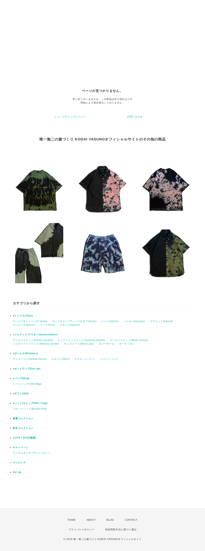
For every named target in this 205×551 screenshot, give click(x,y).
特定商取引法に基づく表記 (121, 529)
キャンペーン (20, 447)
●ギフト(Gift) (21, 393)
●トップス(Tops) (23, 315)
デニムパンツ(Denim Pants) (30, 359)
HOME (72, 520)
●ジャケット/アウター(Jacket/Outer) (35, 334)
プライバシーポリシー (81, 529)
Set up (17, 472)
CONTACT (131, 520)
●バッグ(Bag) (21, 378)
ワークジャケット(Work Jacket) (129, 340)
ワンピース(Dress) (24, 325)
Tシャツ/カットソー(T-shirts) (30, 321)
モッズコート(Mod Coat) (79, 343)
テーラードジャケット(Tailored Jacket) (81, 340)
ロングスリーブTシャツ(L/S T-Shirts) (74, 321)
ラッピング (19, 462)
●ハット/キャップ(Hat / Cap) (30, 403)
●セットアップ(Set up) (26, 368)
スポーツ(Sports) (70, 325)
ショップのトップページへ (70, 116)
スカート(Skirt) (60, 359)
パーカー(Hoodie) (134, 321)
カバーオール (106, 343)
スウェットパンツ (84, 359)
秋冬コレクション (23, 428)
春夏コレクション (23, 418)
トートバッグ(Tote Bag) (27, 384)
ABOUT (91, 520)
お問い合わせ (135, 116)
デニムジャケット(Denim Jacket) (33, 340)
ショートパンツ (109, 359)
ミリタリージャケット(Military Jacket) (36, 343)
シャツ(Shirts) (110, 321)
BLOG (110, 520)
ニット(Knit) (47, 325)
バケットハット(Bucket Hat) (30, 408)
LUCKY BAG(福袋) (24, 437)
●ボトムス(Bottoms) (25, 353)
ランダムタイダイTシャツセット (32, 453)
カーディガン (127, 343)
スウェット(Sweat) (161, 321)
